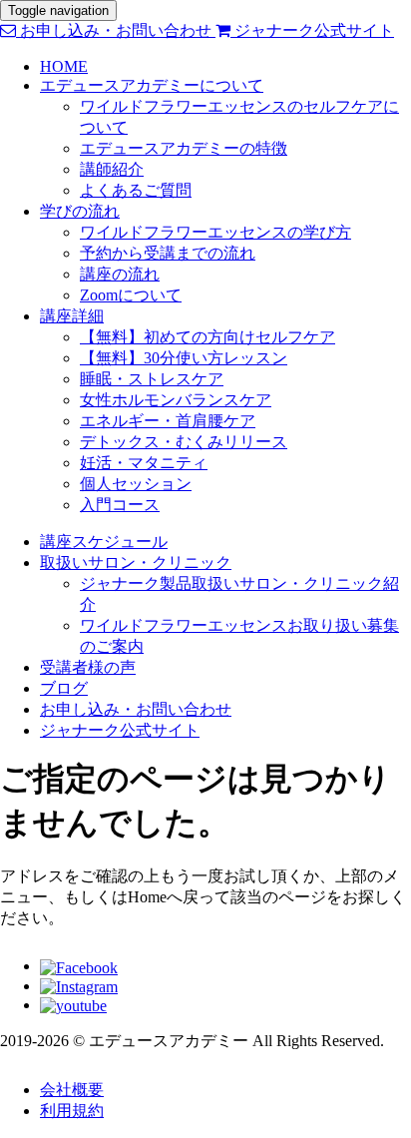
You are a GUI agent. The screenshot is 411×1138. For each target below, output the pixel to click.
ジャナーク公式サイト (312, 30)
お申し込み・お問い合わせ (115, 30)
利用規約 (72, 1110)
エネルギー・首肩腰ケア (167, 420)
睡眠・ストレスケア (151, 378)
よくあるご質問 (136, 190)
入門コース (120, 504)
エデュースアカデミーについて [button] (151, 85)
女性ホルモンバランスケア (175, 399)
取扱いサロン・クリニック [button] (135, 562)
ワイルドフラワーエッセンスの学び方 (215, 232)
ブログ (64, 688)
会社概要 (72, 1089)
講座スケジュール (104, 541)
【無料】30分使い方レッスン (183, 357)
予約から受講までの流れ (167, 253)
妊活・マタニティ (143, 462)
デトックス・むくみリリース (183, 441)
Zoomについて (131, 294)
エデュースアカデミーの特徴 (183, 148)
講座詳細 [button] (72, 315)
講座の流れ (120, 274)
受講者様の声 (88, 667)
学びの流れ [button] (80, 211)
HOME (64, 66)
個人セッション (136, 483)
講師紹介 (112, 169)
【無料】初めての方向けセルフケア (207, 336)
